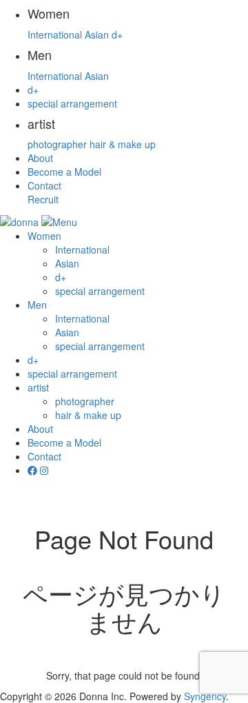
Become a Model (64, 172)
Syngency (205, 696)
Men (37, 305)
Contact (44, 185)
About (40, 158)
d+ (117, 34)
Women (44, 236)
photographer (57, 144)
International (55, 34)
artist (38, 387)
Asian (97, 34)
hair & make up (123, 144)
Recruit (43, 199)
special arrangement (72, 103)
